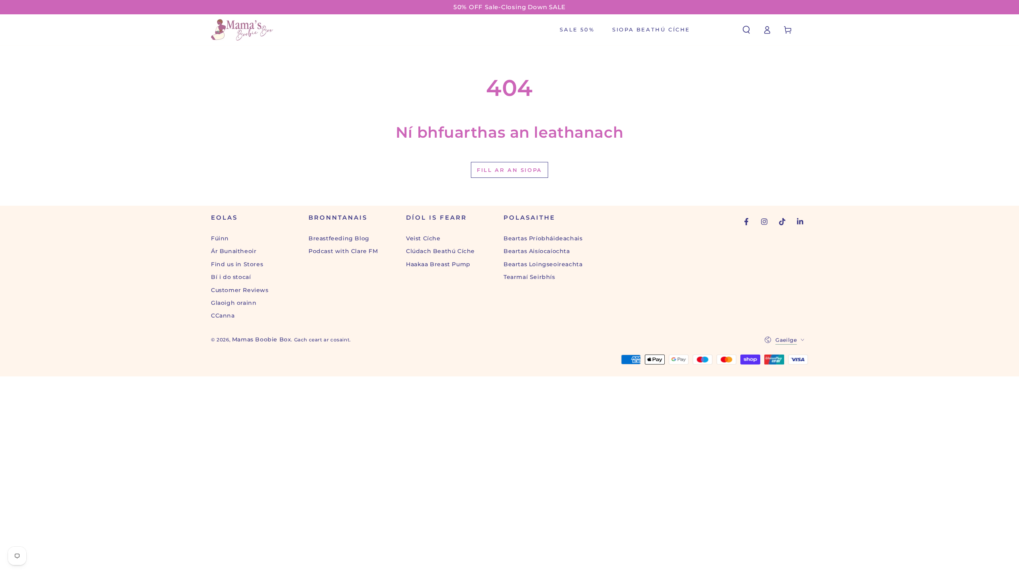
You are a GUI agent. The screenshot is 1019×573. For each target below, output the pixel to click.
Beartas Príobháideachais (543, 238)
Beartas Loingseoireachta (543, 264)
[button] (746, 30)
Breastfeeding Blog (338, 238)
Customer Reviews (240, 290)
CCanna (223, 315)
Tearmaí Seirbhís (529, 277)
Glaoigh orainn (233, 302)
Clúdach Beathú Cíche (440, 251)
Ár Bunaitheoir (233, 251)
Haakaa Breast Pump (438, 264)
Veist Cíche (423, 238)
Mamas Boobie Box (261, 339)
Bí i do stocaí (231, 277)
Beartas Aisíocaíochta (537, 251)
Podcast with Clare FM (343, 251)
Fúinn (220, 238)
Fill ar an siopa (509, 170)
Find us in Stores (237, 264)
